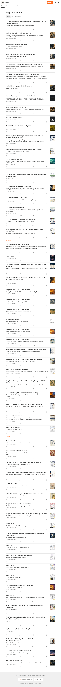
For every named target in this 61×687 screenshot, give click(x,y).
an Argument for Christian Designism (16, 537)
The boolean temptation (12, 88)
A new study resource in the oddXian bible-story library (21, 200)
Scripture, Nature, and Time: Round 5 (18, 299)
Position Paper (10, 178)
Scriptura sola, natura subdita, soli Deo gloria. (18, 443)
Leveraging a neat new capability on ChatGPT (18, 486)
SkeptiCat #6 (10, 523)
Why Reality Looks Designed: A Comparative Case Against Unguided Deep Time (25, 618)
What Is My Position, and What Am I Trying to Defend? (21, 361)
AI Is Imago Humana (12, 319)
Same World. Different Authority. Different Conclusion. (24, 404)
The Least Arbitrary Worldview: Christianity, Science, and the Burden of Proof (26, 175)
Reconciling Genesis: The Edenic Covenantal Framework (24, 149)
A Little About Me (11, 484)
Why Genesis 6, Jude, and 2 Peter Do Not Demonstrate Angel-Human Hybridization (24, 210)
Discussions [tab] (18, 16)
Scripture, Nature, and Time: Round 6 (18, 290)
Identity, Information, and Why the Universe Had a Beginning (26, 472)
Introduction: (9, 631)
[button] (2, 6)
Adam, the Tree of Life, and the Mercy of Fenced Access (24, 494)
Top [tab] (12, 16)
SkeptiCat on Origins (13, 427)
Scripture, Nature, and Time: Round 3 (18, 329)
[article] (30, 25)
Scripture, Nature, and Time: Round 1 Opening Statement (24, 359)
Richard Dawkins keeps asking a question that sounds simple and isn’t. (25, 109)
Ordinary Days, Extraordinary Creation (18, 33)
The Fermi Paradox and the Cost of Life (19, 651)
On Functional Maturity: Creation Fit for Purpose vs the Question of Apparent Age (24, 640)
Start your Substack (26, 679)
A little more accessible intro (13, 577)
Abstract (8, 282)
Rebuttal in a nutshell (11, 609)
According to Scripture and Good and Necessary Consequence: (23, 351)
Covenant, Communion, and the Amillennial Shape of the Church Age (24, 230)
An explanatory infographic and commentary (18, 464)
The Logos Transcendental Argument (18, 186)
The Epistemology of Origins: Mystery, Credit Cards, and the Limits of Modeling (26, 22)
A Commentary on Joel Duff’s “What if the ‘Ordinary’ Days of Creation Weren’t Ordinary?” (24, 36)
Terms (33, 675)
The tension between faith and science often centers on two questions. (25, 643)
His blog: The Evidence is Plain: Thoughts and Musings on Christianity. (25, 385)
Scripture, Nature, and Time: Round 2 (18, 339)
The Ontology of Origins (14, 159)
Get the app (38, 679)
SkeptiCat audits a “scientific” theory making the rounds (21, 516)
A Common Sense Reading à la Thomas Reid (18, 151)
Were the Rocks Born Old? (14, 661)
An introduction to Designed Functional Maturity (19, 128)
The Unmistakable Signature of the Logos (19, 585)
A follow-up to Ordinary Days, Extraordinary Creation (20, 25)
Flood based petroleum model (15, 416)
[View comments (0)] (20, 29)
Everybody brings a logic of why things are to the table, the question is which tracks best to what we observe (25, 162)
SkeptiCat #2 (10, 575)
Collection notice (40, 675)
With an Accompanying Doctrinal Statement (18, 496)
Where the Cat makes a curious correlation (17, 547)
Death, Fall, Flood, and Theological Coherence (18, 302)
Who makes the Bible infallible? (16, 44)
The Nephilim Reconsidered (15, 207)
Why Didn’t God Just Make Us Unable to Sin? (20, 54)
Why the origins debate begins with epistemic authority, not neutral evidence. (24, 407)
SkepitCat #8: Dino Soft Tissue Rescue (18, 504)
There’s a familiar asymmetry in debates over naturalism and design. (24, 66)
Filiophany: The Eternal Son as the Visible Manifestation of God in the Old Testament (25, 279)
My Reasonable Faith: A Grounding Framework (21, 629)
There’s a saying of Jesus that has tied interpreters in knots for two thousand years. (26, 453)
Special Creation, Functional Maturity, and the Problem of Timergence (25, 534)
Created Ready (11, 441)
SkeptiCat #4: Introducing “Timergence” (19, 555)
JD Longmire (15, 27)
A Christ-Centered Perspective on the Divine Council (20, 221)
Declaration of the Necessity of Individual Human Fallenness (26, 349)
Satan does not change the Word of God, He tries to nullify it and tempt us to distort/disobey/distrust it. (27, 372)
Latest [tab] (8, 16)
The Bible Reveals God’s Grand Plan (17, 244)
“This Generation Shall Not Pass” (16, 451)
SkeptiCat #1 (10, 595)
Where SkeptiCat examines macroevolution (17, 567)
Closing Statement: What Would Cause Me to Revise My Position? (23, 292)
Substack (22, 683)
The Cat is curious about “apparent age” (16, 526)
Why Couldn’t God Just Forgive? (16, 107)
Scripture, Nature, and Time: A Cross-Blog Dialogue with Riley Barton (26, 382)
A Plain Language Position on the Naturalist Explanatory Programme (24, 606)
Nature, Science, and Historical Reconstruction (18, 311)
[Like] (7, 29)
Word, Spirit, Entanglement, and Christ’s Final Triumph (20, 233)
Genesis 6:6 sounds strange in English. (16, 56)
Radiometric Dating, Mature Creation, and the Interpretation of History (25, 663)
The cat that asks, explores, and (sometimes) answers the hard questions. (26, 597)
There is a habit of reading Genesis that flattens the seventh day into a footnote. (25, 395)
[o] (52, 98)
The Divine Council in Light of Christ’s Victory (21, 219)
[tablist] (14, 16)
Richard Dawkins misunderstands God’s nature (21, 96)
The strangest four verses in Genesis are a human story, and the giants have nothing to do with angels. (26, 269)
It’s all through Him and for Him (14, 587)
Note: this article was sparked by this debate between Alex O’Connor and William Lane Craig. (25, 475)
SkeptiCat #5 (10, 545)
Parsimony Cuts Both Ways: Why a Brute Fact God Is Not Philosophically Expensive (24, 136)
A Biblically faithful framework (14, 429)
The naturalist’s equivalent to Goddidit (16, 557)
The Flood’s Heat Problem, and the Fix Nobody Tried (23, 74)
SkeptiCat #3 (10, 565)
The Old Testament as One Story (16, 197)
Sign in (57, 2)
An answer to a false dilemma (14, 46)
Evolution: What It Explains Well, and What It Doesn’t (23, 462)
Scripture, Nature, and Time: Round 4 (18, 309)
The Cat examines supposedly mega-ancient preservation (21, 506)
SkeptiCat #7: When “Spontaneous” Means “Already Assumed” (26, 514)
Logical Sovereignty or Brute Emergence (19, 86)
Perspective (10, 256)
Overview (8, 621)
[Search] (53, 16)
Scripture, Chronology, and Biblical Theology (18, 331)
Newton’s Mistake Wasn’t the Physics (18, 126)
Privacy (29, 675)
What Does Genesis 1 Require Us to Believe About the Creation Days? (25, 341)
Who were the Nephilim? (14, 117)
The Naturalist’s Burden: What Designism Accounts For (24, 64)
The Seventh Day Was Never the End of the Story (22, 393)
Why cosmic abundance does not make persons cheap (20, 653)
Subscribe (49, 2)
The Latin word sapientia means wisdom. (17, 321)
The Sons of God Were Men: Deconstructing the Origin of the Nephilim (26, 265)
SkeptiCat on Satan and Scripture (17, 369)
